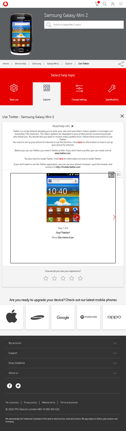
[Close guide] (122, 116)
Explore (68, 63)
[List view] (119, 175)
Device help (20, 63)
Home (6, 63)
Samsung (36, 63)
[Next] (114, 217)
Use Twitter (83, 63)
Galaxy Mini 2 (53, 63)
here (80, 142)
